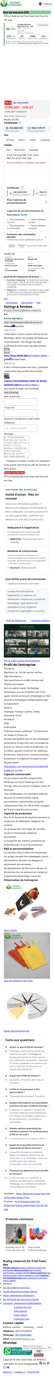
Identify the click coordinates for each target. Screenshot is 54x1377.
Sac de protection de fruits (16, 1287)
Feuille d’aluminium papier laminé (20, 1291)
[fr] (11, 4)
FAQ (38, 302)
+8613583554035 (23, 1334)
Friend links (33, 1372)
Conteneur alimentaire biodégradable (22, 1303)
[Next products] (46, 1233)
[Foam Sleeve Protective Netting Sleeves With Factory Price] (38, 1234)
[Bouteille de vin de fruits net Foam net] (16, 1234)
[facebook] (40, 1363)
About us (7, 1372)
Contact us (19, 1372)
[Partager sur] (45, 155)
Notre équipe (20, 1311)
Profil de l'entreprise (16, 620)
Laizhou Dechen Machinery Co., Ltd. (25, 25)
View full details (11, 392)
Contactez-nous (21, 1318)
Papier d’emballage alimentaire (18, 1295)
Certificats (38, 766)
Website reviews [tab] (32, 310)
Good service (34, 322)
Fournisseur (12, 302)
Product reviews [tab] (13, 310)
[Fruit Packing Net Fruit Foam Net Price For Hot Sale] (18, 1355)
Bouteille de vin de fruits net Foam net (15, 1249)
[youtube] (8, 1368)
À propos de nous (23, 1307)
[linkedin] (44, 1363)
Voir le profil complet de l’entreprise (22, 660)
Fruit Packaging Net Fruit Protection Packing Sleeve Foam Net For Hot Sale (26, 1205)
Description (27, 302)
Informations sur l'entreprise (18, 766)
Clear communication (15, 322)
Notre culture (20, 1315)
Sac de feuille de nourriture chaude (21, 1299)
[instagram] (4, 1368)
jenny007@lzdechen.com (22, 1338)
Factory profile (43, 25)
